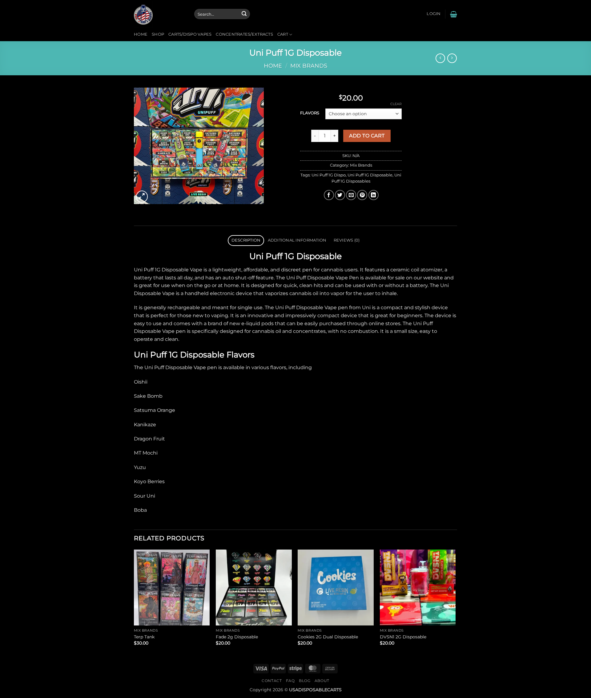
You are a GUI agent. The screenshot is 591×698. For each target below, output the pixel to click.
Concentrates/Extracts (244, 34)
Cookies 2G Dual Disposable (328, 637)
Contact (272, 680)
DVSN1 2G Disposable (403, 637)
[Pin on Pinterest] (362, 195)
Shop (158, 34)
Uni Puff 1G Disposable (370, 175)
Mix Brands (308, 65)
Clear (396, 104)
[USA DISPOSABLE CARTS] (159, 14)
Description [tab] (246, 240)
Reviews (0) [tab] (347, 240)
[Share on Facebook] (329, 195)
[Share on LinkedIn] (373, 195)
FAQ (290, 680)
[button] (433, 14)
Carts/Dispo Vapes (189, 34)
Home (140, 34)
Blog (304, 680)
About (322, 680)
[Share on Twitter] (340, 195)
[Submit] (244, 14)
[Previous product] (452, 58)
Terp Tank (144, 637)
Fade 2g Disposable (237, 637)
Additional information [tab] (297, 240)
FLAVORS (309, 113)
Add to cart (366, 136)
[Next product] (440, 58)
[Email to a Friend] (351, 195)
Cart (282, 34)
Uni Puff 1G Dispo (329, 175)
